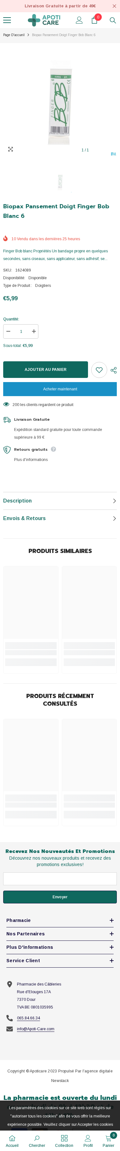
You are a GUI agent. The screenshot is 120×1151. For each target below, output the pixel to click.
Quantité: (11, 319)
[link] (31, 652)
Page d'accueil (14, 35)
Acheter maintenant (60, 389)
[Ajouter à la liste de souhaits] (99, 370)
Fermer (114, 6)
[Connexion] (79, 20)
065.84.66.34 (28, 1018)
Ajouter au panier (46, 369)
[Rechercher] (113, 20)
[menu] (7, 20)
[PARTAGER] (112, 370)
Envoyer (60, 897)
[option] (60, 100)
